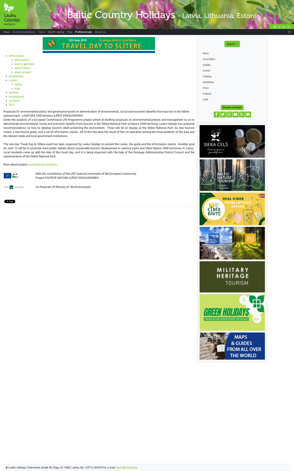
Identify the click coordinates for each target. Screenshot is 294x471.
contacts (14, 100)
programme (16, 76)
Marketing (208, 82)
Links (205, 99)
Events (206, 70)
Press (206, 88)
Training (207, 76)
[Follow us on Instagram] (229, 114)
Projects (207, 93)
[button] (289, 32)
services (14, 92)
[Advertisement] (98, 234)
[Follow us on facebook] (216, 114)
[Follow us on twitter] (223, 114)
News (206, 53)
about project (22, 72)
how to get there (24, 64)
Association (209, 59)
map (17, 88)
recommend (16, 96)
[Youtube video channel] (235, 114)
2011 (12, 104)
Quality (206, 64)
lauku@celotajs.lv (126, 467)
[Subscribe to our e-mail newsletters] (248, 114)
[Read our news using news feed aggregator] (241, 114)
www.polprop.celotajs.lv (42, 164)
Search (231, 43)
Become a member (232, 107)
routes (13, 80)
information (16, 55)
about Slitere (22, 68)
